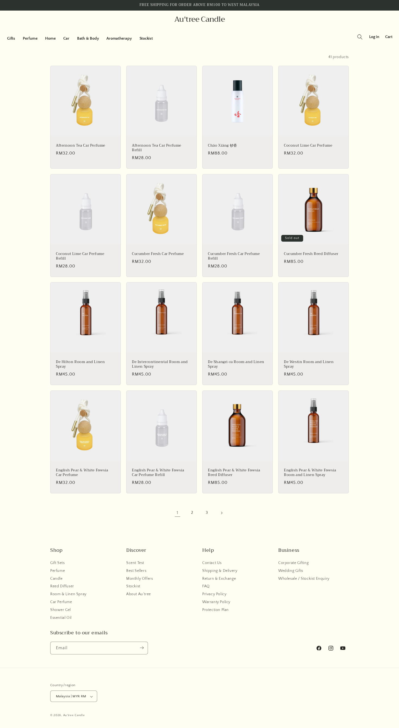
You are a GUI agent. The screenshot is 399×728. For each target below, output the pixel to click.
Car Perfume (61, 602)
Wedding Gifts (290, 571)
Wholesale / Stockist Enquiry (304, 578)
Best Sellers (136, 571)
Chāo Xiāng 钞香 (222, 145)
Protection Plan (215, 610)
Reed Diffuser (62, 586)
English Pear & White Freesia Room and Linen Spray (310, 472)
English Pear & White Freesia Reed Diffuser (234, 472)
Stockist (133, 586)
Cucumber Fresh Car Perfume (158, 254)
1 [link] (177, 512)
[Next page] (221, 513)
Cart (388, 36)
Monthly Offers (139, 578)
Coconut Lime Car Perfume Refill (80, 256)
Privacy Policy (214, 594)
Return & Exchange (219, 578)
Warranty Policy (216, 602)
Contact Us (212, 563)
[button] (11, 38)
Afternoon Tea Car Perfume (80, 145)
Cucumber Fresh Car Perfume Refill (234, 256)
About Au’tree (138, 594)
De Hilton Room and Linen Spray (80, 364)
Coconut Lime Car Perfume (308, 145)
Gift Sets (57, 563)
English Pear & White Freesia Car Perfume (82, 472)
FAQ (206, 586)
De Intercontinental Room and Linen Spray (160, 364)
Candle (56, 578)
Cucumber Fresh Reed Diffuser (311, 254)
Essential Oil (61, 618)
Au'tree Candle (74, 715)
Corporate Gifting (293, 563)
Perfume (57, 571)
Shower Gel (60, 610)
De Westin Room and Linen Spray (309, 364)
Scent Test (135, 563)
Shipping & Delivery (219, 571)
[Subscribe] (142, 647)
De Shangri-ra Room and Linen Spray (236, 364)
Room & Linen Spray (68, 594)
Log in (374, 36)
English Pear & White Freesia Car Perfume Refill (158, 472)
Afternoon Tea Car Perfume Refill (156, 148)
